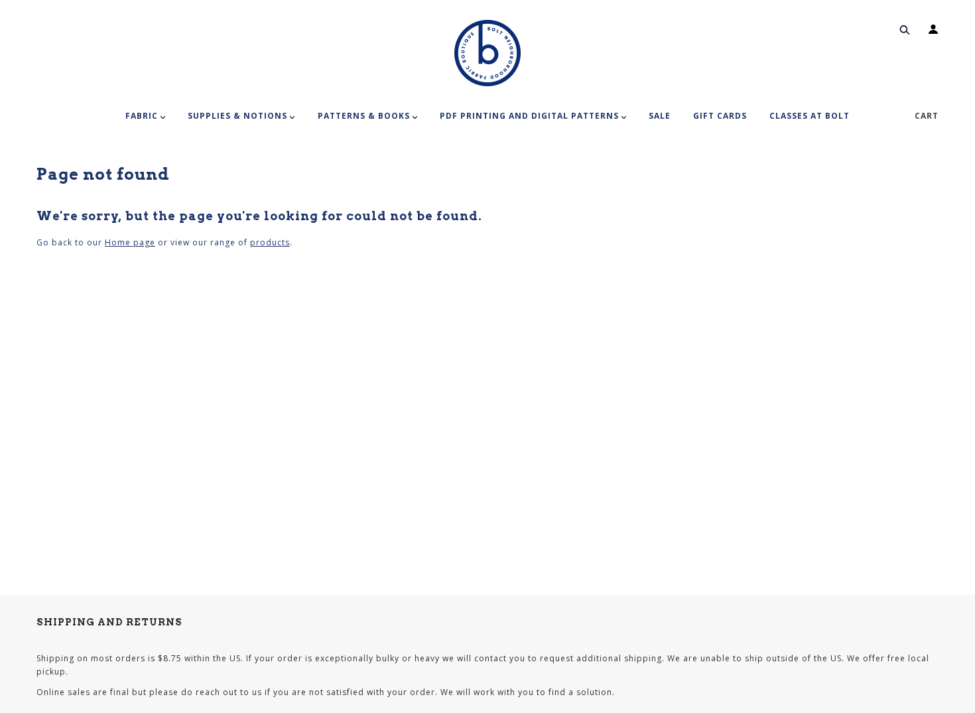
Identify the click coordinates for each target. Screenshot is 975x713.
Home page (130, 242)
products (270, 242)
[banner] (487, 53)
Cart (927, 115)
